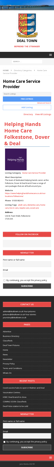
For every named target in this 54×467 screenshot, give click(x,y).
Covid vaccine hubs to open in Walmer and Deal (23, 388)
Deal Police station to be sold (15, 406)
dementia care (33, 205)
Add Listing (27, 107)
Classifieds (8, 340)
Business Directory (11, 336)
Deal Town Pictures (11, 345)
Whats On (7, 373)
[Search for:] (27, 61)
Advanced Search (44, 103)
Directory (28, 114)
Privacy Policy (9, 363)
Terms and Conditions (12, 368)
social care (34, 208)
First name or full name (14, 259)
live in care (14, 208)
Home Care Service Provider (34, 173)
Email (5, 270)
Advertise (7, 331)
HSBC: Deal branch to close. (15, 397)
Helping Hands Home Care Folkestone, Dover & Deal (27, 134)
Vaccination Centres (11, 392)
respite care (24, 208)
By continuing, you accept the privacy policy (26, 280)
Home (5, 350)
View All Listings (43, 114)
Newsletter (7, 359)
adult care (22, 205)
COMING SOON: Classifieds (14, 401)
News (5, 354)
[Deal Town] (27, 8)
